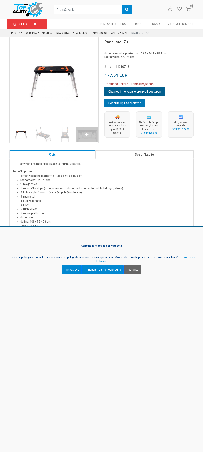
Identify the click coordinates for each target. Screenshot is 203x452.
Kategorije (28, 24)
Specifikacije (144, 154)
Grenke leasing (149, 132)
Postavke (132, 269)
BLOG (138, 24)
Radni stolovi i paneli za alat (109, 33)
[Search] (127, 9)
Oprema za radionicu (39, 33)
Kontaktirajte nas (114, 24)
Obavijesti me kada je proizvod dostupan (134, 91)
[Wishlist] (179, 8)
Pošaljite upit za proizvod (124, 103)
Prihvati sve (72, 269)
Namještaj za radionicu (71, 33)
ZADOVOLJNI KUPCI (180, 24)
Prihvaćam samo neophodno (103, 269)
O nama (155, 24)
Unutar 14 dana (180, 129)
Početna (16, 33)
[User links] (170, 8)
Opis (52, 154)
